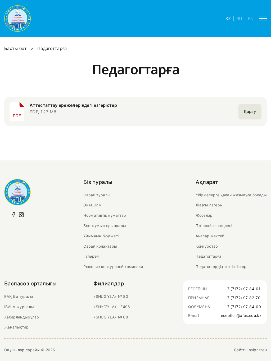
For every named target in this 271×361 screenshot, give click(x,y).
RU (239, 18)
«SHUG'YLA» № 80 (110, 296)
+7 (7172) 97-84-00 (243, 306)
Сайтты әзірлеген (250, 350)
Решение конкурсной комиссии (113, 266)
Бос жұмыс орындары (104, 225)
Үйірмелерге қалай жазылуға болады (231, 195)
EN (251, 18)
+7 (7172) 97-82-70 (242, 297)
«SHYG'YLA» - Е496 (111, 306)
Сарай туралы (96, 195)
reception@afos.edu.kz (240, 315)
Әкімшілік (92, 205)
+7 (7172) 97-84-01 (242, 288)
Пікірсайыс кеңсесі (214, 225)
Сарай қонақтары (100, 246)
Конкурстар (207, 246)
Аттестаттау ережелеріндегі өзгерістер (73, 105)
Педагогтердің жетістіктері (221, 266)
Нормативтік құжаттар (104, 215)
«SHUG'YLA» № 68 (110, 317)
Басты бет (15, 48)
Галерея (91, 256)
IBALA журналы (19, 306)
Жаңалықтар (16, 327)
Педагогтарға (208, 256)
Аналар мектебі (210, 236)
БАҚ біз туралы (18, 296)
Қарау (250, 111)
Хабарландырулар (21, 317)
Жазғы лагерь (209, 205)
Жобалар (204, 215)
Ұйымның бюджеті (101, 236)
